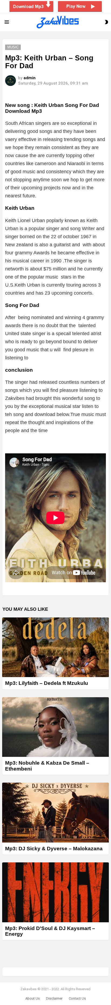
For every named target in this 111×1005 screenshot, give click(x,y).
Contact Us (77, 998)
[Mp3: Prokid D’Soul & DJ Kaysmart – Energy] (55, 892)
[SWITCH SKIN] (106, 22)
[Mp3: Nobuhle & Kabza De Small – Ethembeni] (55, 727)
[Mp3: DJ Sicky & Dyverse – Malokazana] (55, 813)
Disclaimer (54, 998)
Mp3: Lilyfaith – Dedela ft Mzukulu (46, 683)
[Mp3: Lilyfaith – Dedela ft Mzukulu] (55, 647)
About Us (32, 998)
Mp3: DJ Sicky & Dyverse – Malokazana (54, 848)
